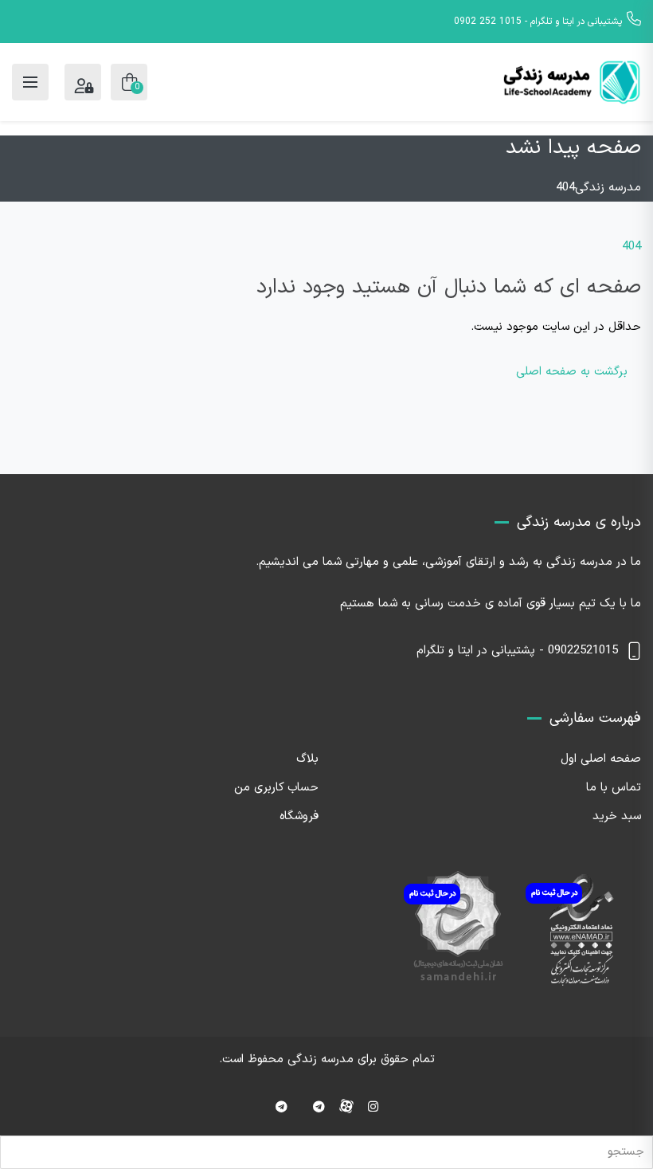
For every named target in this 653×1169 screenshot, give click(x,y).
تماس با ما (613, 788)
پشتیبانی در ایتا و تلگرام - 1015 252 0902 (538, 21)
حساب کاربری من (276, 788)
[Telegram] (319, 1108)
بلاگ (307, 759)
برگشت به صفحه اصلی (572, 372)
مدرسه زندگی (320, 1059)
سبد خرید (616, 816)
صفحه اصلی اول (601, 759)
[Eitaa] (281, 1108)
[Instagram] (373, 1108)
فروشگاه (299, 816)
